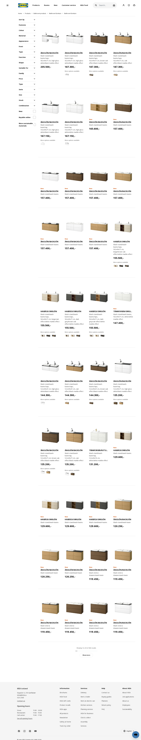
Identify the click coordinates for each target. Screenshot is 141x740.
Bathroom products (40, 13)
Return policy (106, 705)
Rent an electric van (88, 701)
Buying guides (106, 697)
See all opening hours (24, 718)
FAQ (103, 709)
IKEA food (84, 5)
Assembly (84, 722)
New (55, 5)
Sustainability (127, 709)
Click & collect (86, 718)
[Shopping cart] (134, 5)
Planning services (87, 709)
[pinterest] (30, 731)
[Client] (123, 5)
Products (28, 13)
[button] (36, 5)
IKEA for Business (87, 713)
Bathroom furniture (55, 13)
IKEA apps (63, 709)
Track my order (65, 726)
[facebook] (19, 731)
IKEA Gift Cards (65, 701)
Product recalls (65, 705)
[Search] (96, 5)
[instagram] (24, 731)
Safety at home (65, 722)
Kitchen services (86, 705)
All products (64, 713)
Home (20, 13)
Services (83, 726)
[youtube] (35, 731)
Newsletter (64, 718)
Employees (126, 705)
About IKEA (126, 693)
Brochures (63, 693)
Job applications (128, 697)
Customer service (69, 5)
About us (125, 701)
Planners (105, 701)
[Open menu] (7, 5)
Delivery (83, 693)
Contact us (21, 701)
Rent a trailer (85, 697)
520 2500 (20, 698)
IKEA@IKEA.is (22, 695)
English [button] (129, 731)
